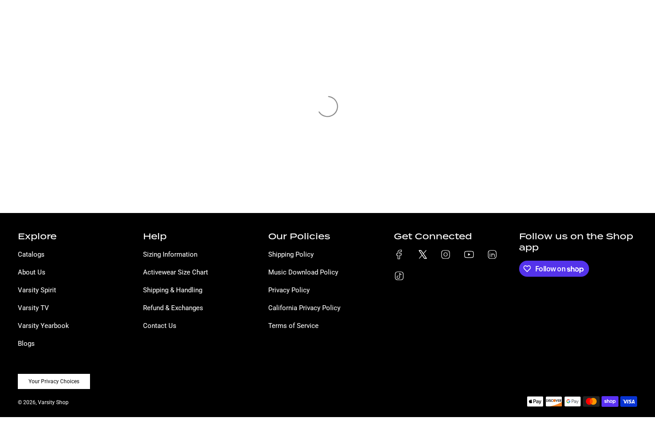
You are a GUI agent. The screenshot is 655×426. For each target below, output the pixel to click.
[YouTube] (468, 254)
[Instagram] (445, 254)
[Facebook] (399, 254)
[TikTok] (399, 276)
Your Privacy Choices (54, 381)
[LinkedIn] (492, 254)
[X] (422, 254)
